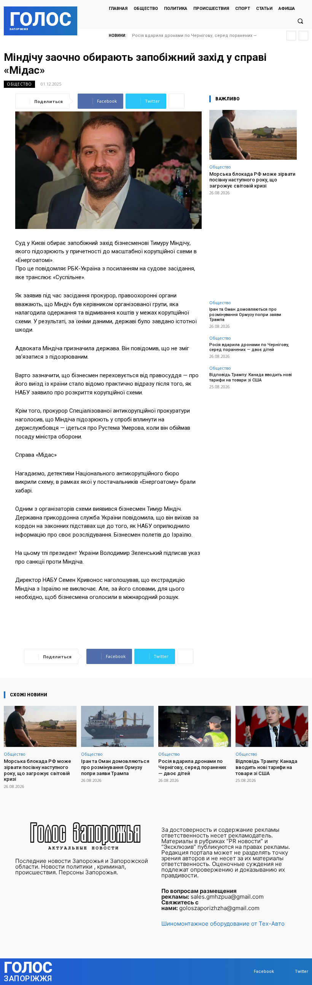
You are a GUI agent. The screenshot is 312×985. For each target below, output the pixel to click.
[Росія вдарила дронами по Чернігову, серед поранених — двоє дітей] (194, 726)
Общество (19, 84)
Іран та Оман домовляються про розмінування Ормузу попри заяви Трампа (245, 314)
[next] (303, 35)
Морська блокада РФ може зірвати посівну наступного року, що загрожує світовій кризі (252, 180)
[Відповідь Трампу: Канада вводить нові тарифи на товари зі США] (272, 726)
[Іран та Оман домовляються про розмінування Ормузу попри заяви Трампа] (117, 726)
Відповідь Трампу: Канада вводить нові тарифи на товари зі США (250, 377)
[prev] (291, 35)
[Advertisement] (253, 243)
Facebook (264, 971)
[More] (177, 101)
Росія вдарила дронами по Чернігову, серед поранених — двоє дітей (249, 347)
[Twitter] (287, 971)
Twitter (301, 971)
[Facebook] (246, 971)
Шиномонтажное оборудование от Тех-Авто (223, 923)
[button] (300, 21)
